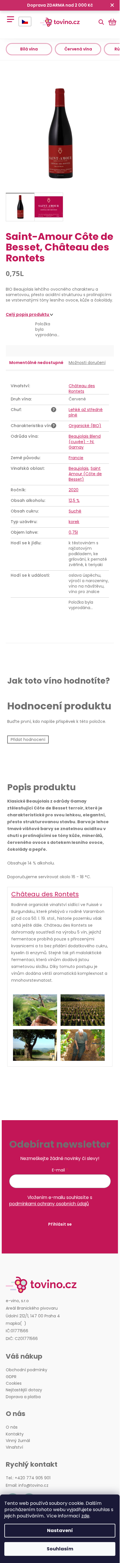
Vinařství (14, 1447)
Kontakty (15, 1434)
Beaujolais (79, 468)
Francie (76, 458)
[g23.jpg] (83, 1045)
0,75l (73, 532)
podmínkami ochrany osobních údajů (49, 1204)
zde (85, 1516)
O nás (12, 1427)
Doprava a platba (23, 1397)
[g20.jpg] (83, 1010)
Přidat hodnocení (28, 739)
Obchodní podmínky (26, 1370)
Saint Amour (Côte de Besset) (85, 473)
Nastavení (60, 1530)
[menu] (8, 16)
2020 (73, 490)
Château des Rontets (82, 388)
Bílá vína (29, 49)
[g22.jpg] (35, 1045)
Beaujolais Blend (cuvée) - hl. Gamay (85, 441)
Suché (75, 511)
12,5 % (74, 500)
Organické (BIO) (85, 426)
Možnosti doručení (87, 362)
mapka (13, 1323)
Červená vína (78, 49)
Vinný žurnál (18, 1440)
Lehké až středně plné (86, 412)
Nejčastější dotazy (24, 1390)
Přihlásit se (60, 1224)
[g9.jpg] (35, 1010)
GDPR (11, 1377)
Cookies (14, 1383)
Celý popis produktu (28, 314)
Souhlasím (60, 1549)
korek (74, 522)
